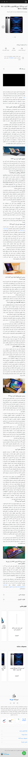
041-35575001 (11, 58)
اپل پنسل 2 (22, 230)
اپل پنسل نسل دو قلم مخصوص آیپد (17, 629)
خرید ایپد (5, 585)
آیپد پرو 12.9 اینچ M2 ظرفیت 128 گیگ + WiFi (17, 669)
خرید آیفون (11, 587)
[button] (3, 27)
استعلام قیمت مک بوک (20, 587)
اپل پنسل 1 (5, 228)
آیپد (24, 97)
